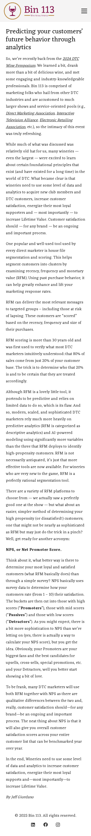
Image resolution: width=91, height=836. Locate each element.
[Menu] (84, 11)
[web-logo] (29, 10)
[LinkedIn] (33, 824)
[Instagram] (57, 824)
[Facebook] (45, 824)
